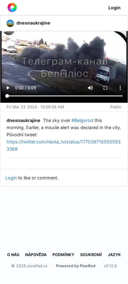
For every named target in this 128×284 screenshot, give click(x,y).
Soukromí (91, 254)
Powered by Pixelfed (75, 266)
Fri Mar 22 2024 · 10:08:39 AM (35, 107)
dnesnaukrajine (23, 120)
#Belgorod (82, 120)
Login (114, 7)
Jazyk (114, 254)
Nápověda (36, 254)
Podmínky (63, 254)
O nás (13, 254)
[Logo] (12, 7)
